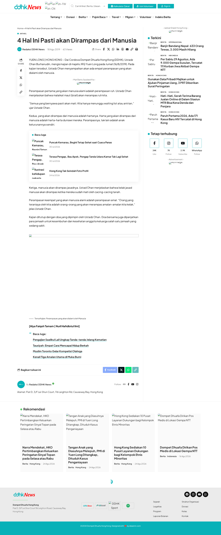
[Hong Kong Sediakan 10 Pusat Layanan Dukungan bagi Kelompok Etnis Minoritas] (133, 429)
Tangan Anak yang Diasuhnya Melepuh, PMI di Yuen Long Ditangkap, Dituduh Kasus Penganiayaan (86, 454)
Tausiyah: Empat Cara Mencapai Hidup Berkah (61, 345)
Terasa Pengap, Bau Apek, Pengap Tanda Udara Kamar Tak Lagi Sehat (88, 156)
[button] (132, 49)
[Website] (124, 384)
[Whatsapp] (205, 494)
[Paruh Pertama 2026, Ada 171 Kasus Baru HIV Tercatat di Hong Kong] (153, 117)
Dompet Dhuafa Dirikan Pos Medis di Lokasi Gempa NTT (179, 449)
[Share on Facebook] (104, 49)
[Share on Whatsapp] (113, 49)
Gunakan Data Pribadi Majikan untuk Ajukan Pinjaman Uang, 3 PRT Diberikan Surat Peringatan (173, 82)
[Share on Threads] (122, 49)
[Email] (127, 49)
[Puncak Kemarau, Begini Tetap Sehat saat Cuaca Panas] (39, 144)
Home (20, 28)
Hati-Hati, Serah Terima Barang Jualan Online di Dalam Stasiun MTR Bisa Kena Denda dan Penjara (181, 101)
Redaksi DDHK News (33, 49)
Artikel (23, 33)
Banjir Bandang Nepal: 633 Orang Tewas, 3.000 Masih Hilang (182, 47)
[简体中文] (50, 8)
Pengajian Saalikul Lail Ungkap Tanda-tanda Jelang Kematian (70, 339)
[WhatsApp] (197, 146)
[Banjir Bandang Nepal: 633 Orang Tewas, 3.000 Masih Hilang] (153, 46)
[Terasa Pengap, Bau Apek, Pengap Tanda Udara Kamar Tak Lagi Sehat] (39, 158)
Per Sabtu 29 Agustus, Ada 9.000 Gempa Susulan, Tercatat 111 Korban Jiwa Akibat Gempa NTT (181, 64)
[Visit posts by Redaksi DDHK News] (19, 49)
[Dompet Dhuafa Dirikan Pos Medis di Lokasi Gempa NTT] (179, 429)
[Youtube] (182, 146)
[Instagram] (137, 384)
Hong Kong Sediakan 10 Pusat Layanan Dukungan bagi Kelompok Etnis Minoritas (131, 452)
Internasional (175, 42)
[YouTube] (132, 384)
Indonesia (173, 55)
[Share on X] (108, 49)
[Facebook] (128, 384)
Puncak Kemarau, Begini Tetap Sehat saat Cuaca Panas (80, 142)
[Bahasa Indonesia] (47, 3)
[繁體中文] (61, 3)
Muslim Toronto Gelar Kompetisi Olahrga (57, 351)
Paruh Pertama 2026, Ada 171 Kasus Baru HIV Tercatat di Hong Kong (181, 119)
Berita (163, 42)
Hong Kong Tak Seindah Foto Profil (68, 170)
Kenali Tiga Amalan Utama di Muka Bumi (57, 357)
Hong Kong (161, 75)
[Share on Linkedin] (118, 49)
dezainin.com (135, 526)
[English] (53, 3)
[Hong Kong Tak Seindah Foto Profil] (39, 173)
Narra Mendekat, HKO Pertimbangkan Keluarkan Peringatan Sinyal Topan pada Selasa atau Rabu (40, 452)
